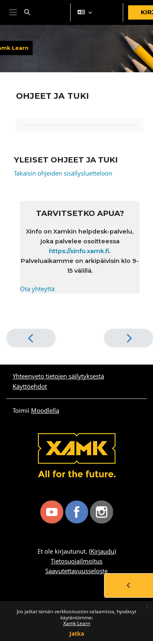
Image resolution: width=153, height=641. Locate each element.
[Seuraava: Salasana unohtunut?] (128, 338)
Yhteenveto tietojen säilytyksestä (58, 376)
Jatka (76, 633)
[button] (44, 12)
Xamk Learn (76, 623)
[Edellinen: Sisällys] (31, 338)
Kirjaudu (102, 551)
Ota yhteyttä (37, 289)
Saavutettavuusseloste (76, 571)
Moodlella (45, 410)
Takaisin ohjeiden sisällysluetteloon (63, 173)
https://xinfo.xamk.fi (79, 251)
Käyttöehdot (30, 386)
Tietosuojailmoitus (76, 561)
